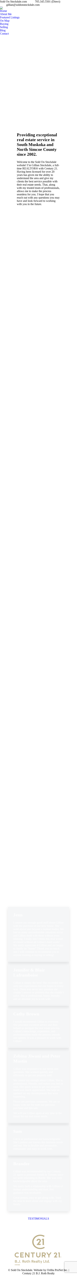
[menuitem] (3, 11)
